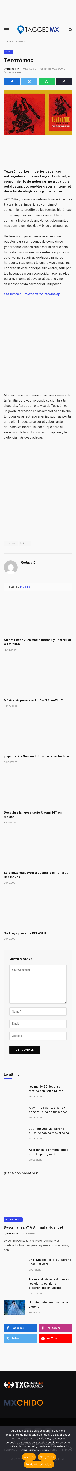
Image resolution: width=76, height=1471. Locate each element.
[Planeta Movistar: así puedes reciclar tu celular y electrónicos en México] (14, 1284)
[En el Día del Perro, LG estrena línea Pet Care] (14, 1264)
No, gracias (47, 1457)
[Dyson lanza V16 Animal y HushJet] (38, 1202)
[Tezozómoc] (38, 112)
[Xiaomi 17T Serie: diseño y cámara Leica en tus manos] (14, 1112)
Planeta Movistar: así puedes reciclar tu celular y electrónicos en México (49, 1284)
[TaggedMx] (38, 29)
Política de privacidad (39, 1464)
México (24, 543)
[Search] (70, 29)
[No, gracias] (71, 1448)
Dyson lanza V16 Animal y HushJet (33, 1227)
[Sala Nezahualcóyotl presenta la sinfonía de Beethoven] (38, 848)
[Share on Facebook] (12, 81)
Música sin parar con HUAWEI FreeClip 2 (33, 700)
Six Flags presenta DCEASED (25, 933)
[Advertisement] (38, 342)
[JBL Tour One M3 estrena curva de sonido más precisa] (14, 1133)
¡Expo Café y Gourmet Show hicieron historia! (37, 756)
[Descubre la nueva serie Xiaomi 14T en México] (38, 788)
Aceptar (29, 1457)
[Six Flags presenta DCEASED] (38, 909)
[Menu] (6, 29)
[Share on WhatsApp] (47, 81)
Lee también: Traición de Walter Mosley (32, 294)
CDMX (8, 52)
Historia (11, 543)
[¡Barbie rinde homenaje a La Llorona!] (14, 1307)
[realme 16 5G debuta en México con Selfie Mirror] (14, 1091)
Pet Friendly (13, 1219)
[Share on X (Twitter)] (29, 81)
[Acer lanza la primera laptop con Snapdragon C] (14, 1154)
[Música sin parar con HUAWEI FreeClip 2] (38, 676)
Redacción (13, 68)
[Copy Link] (64, 81)
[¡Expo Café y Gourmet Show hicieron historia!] (38, 732)
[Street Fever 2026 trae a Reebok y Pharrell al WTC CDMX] (38, 615)
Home (7, 41)
